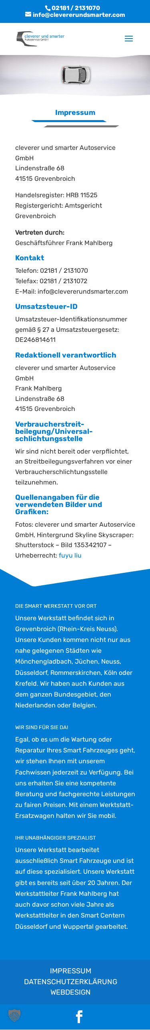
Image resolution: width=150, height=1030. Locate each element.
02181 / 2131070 (76, 8)
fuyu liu (69, 555)
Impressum (70, 971)
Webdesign (70, 992)
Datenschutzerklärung (70, 981)
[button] (14, 1015)
